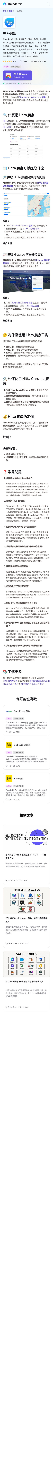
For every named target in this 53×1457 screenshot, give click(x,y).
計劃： (7, 437)
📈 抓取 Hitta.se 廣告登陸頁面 (23, 254)
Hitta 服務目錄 (32, 228)
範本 (10, 11)
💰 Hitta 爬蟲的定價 (18, 416)
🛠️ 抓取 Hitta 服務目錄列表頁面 (24, 177)
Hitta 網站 (7, 127)
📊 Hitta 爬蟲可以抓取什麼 (23, 168)
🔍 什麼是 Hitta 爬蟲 (18, 115)
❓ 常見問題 (12, 471)
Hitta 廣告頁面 (32, 305)
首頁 (4, 11)
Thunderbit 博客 (10, 680)
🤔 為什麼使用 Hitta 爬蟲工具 (25, 335)
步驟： (6, 220)
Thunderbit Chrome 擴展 (21, 225)
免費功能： (10, 448)
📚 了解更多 (12, 671)
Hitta (5, 121)
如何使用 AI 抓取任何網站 (32, 683)
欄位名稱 (7, 243)
